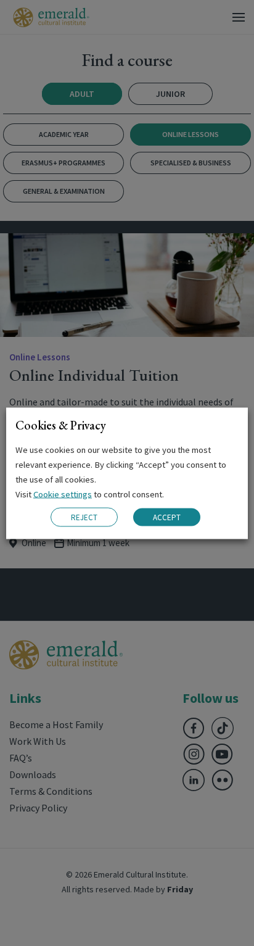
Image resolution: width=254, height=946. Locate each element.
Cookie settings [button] (62, 493)
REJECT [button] (84, 517)
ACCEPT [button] (167, 517)
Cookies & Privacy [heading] (60, 425)
